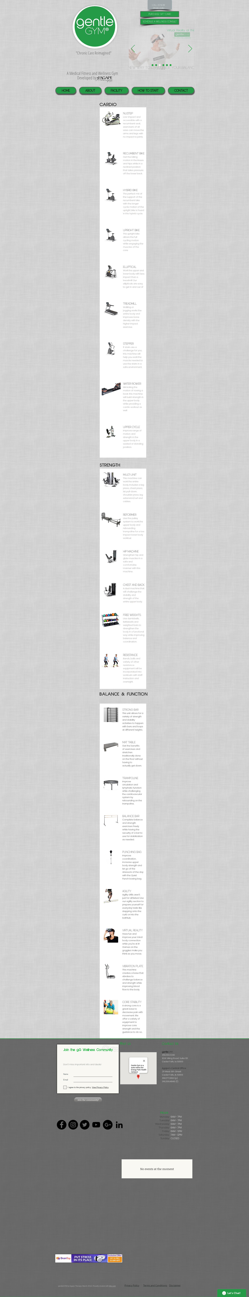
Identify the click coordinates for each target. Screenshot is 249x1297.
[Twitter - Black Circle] (84, 1125)
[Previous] (133, 49)
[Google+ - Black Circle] (108, 1125)
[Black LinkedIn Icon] (119, 1125)
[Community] (163, 65)
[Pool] (156, 65)
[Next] (190, 49)
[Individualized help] (152, 65)
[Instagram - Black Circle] (73, 1125)
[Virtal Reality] (160, 65)
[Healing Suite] (167, 65)
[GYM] (170, 65)
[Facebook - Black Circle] (61, 1125)
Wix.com (112, 1286)
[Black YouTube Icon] (96, 1125)
